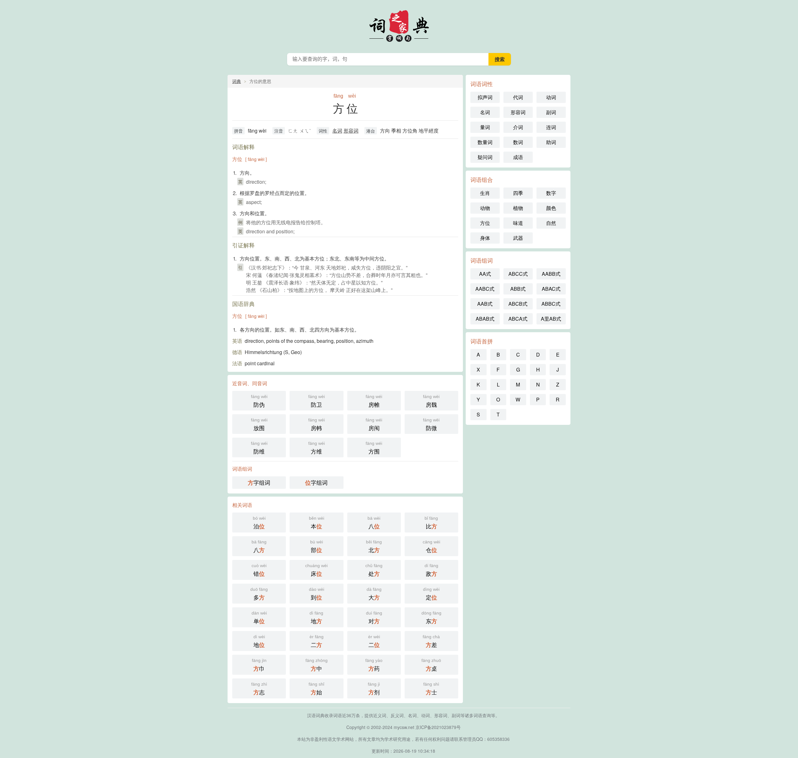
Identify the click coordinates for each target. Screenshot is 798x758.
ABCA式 (517, 318)
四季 (518, 193)
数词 (518, 142)
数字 (551, 193)
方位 (485, 222)
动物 (485, 207)
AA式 (485, 273)
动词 (551, 97)
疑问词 (485, 157)
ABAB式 (485, 318)
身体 (485, 237)
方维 (316, 448)
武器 (518, 237)
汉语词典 (399, 25)
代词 (518, 97)
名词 (337, 130)
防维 (259, 448)
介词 (518, 127)
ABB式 (518, 288)
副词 (551, 112)
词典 (236, 81)
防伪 (259, 401)
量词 (485, 127)
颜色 (551, 207)
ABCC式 (518, 273)
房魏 (431, 401)
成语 (518, 157)
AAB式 (485, 303)
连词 (551, 127)
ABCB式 (517, 303)
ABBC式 (550, 303)
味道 (518, 222)
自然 (551, 222)
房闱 (374, 424)
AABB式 (551, 273)
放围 (259, 424)
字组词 (259, 482)
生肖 (485, 193)
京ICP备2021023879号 (438, 727)
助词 (551, 142)
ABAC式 (551, 288)
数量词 (485, 142)
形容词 (351, 130)
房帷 (374, 401)
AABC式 (484, 288)
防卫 (316, 401)
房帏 (316, 424)
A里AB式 (551, 318)
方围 (374, 448)
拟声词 (485, 97)
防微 (431, 424)
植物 (518, 207)
